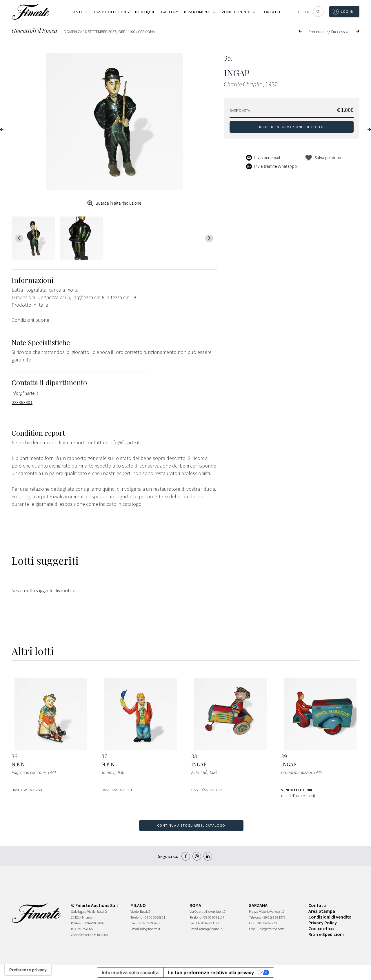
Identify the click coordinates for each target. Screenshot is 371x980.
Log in (347, 11)
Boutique (145, 11)
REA (74, 929)
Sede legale (78, 911)
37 (104, 756)
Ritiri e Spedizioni (326, 934)
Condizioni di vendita (330, 917)
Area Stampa (321, 911)
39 (284, 756)
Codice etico (321, 928)
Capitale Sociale (82, 934)
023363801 (22, 402)
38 (194, 756)
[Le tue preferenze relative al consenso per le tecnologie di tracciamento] (28, 969)
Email (134, 929)
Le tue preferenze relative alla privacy (211, 972)
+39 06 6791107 (213, 917)
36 (14, 756)
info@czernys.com (271, 929)
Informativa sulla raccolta (130, 972)
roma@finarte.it (210, 929)
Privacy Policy (322, 923)
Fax (132, 923)
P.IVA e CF (77, 923)
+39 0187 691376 (273, 917)
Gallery (169, 11)
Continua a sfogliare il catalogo (191, 825)
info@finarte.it (25, 393)
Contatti (270, 11)
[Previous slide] (19, 238)
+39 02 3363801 (154, 917)
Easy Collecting (111, 11)
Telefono (136, 917)
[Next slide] (209, 238)
